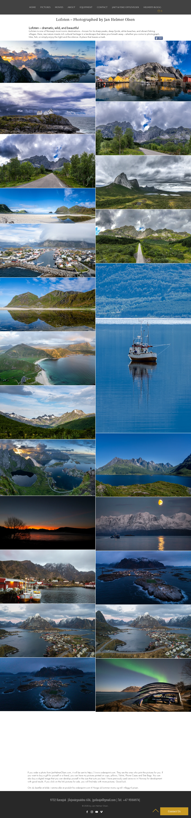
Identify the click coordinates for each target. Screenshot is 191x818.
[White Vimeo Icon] (101, 811)
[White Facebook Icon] (87, 811)
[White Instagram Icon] (91, 811)
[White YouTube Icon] (96, 811)
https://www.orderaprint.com (101, 772)
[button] (161, 11)
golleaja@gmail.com (104, 800)
